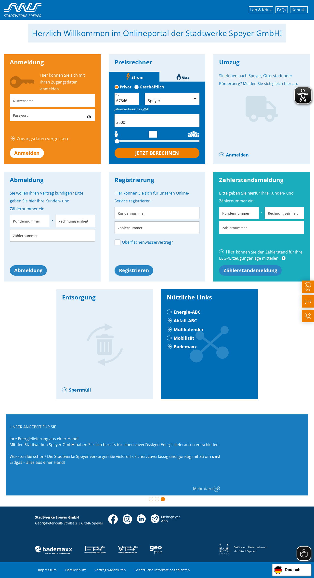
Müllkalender (189, 329)
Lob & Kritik (261, 10)
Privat (125, 87)
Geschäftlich (152, 87)
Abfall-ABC (185, 321)
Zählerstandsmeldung (250, 270)
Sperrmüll (80, 390)
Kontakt (299, 10)
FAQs (281, 10)
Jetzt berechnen (157, 153)
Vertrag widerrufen (110, 570)
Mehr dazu (203, 488)
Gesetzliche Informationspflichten (162, 570)
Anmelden (26, 153)
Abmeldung (28, 270)
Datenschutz (75, 570)
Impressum (47, 570)
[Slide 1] (151, 499)
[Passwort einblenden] (89, 115)
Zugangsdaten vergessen (42, 138)
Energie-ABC (187, 312)
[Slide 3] (163, 499)
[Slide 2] (157, 499)
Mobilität (184, 338)
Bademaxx (185, 347)
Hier (230, 252)
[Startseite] (22, 10)
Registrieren (134, 270)
